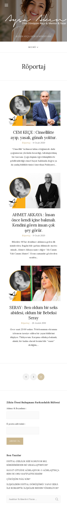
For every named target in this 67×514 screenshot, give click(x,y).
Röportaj (26, 142)
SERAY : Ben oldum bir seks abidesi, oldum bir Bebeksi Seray (33, 313)
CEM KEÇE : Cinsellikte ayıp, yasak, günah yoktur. (33, 135)
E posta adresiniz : (16, 423)
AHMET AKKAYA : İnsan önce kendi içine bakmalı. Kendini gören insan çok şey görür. (33, 222)
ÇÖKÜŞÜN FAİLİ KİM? (18, 479)
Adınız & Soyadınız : (17, 408)
